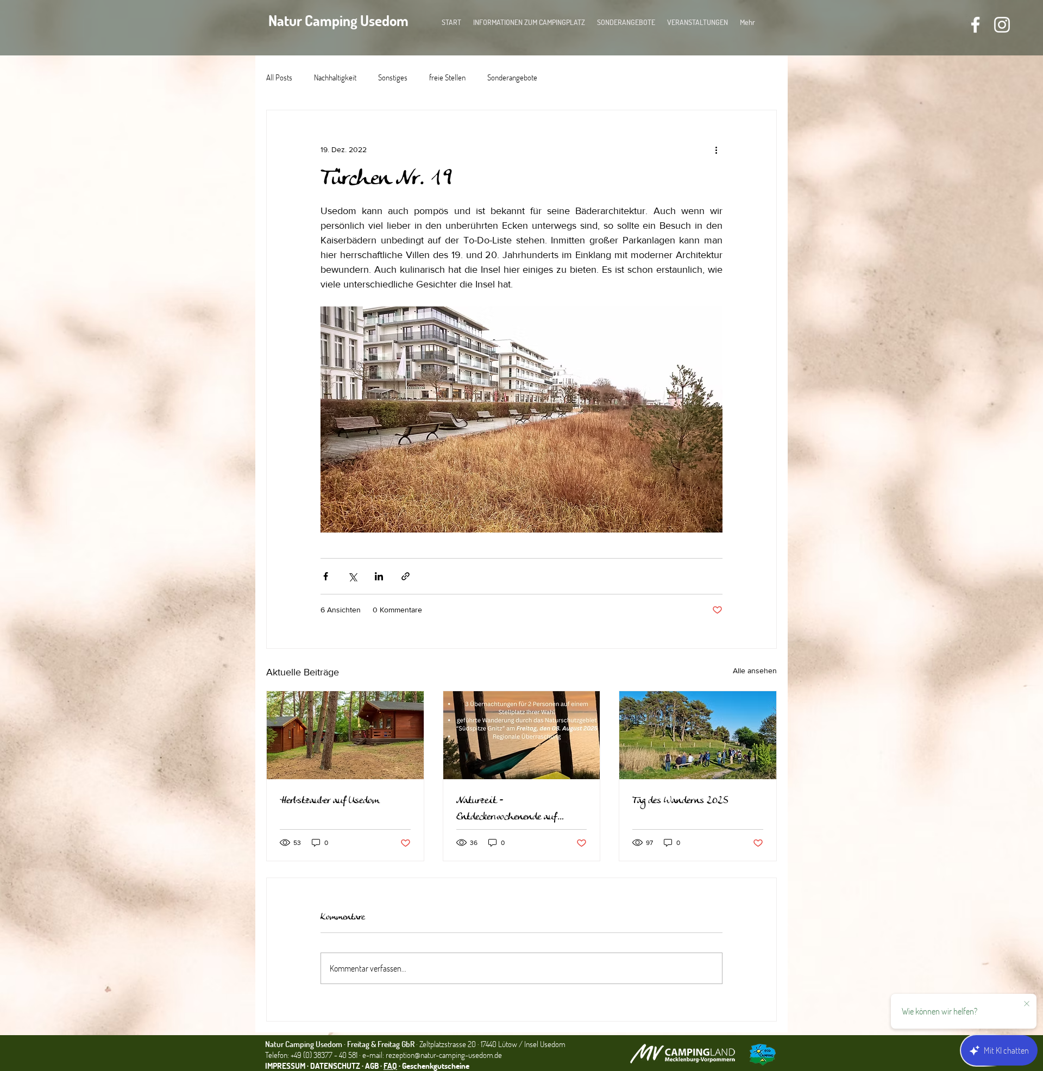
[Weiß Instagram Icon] (1002, 24)
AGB (372, 1065)
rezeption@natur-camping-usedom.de (444, 1054)
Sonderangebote (512, 77)
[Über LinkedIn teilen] (379, 576)
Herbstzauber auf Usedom (329, 801)
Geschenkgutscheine (435, 1065)
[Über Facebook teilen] (326, 576)
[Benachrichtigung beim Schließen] (1026, 1004)
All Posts (279, 77)
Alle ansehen (755, 670)
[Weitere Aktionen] (715, 149)
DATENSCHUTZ (335, 1065)
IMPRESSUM (285, 1065)
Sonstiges (392, 77)
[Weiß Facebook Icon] (975, 24)
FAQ (390, 1065)
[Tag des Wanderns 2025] (697, 735)
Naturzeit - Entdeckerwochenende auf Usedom (506, 809)
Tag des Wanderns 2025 (680, 801)
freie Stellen (447, 77)
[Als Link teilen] (405, 576)
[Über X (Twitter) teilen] (352, 576)
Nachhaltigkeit (335, 77)
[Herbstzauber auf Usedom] (345, 735)
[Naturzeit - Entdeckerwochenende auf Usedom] (521, 735)
